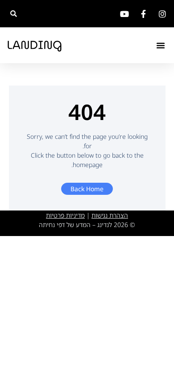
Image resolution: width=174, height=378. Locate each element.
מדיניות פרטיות (65, 215)
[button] (14, 14)
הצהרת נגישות (109, 215)
